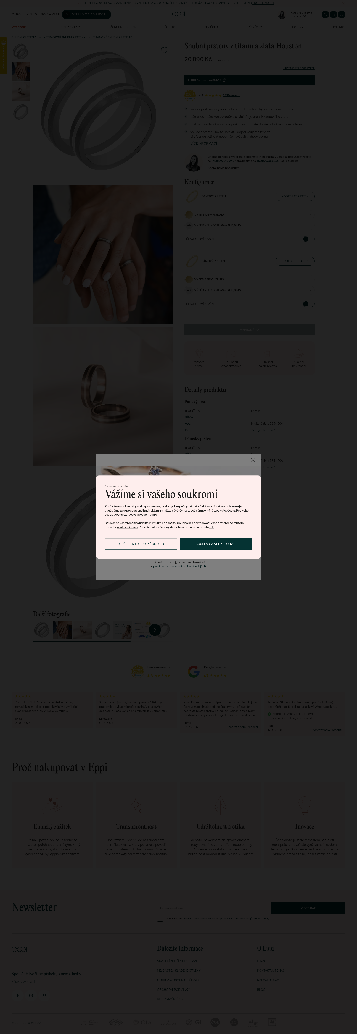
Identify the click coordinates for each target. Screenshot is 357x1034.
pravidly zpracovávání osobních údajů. (178, 566)
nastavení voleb (127, 527)
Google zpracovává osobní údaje (135, 515)
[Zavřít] (253, 460)
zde (211, 527)
